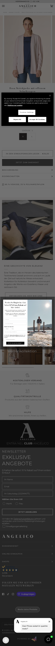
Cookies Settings (27, 112)
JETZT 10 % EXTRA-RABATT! (15, 343)
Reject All (17, 119)
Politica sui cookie (15, 105)
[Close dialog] (51, 301)
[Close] (50, 96)
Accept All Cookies (37, 119)
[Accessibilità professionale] (6, 640)
